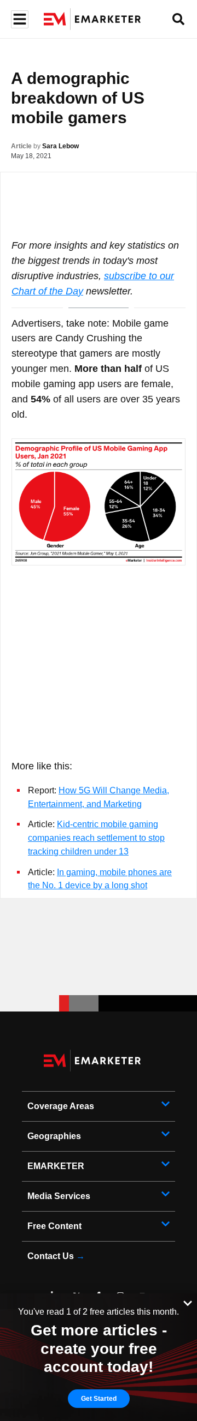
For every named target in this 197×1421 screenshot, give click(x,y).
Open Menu (18, 19)
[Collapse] (187, 1302)
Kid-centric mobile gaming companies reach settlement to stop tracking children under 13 (96, 838)
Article (21, 146)
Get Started (99, 1398)
